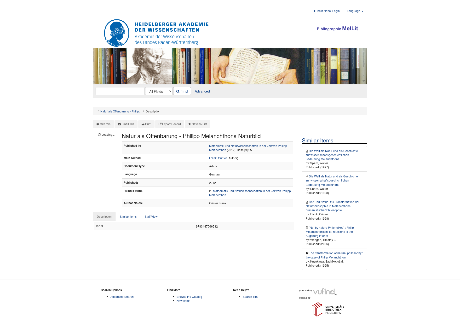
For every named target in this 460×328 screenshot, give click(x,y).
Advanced (202, 91)
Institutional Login (328, 11)
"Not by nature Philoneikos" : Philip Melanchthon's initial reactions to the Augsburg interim (330, 231)
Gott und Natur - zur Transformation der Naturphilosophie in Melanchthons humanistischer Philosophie (332, 206)
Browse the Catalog (189, 296)
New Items (183, 301)
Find (183, 91)
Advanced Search (122, 296)
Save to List (199, 124)
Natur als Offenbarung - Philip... (120, 111)
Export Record (171, 124)
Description (104, 216)
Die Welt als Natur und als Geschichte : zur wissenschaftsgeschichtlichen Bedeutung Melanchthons (332, 155)
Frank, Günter (218, 158)
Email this (127, 124)
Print (148, 124)
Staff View (151, 216)
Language (354, 11)
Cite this (105, 124)
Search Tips (250, 296)
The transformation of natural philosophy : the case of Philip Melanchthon (334, 255)
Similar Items (128, 216)
